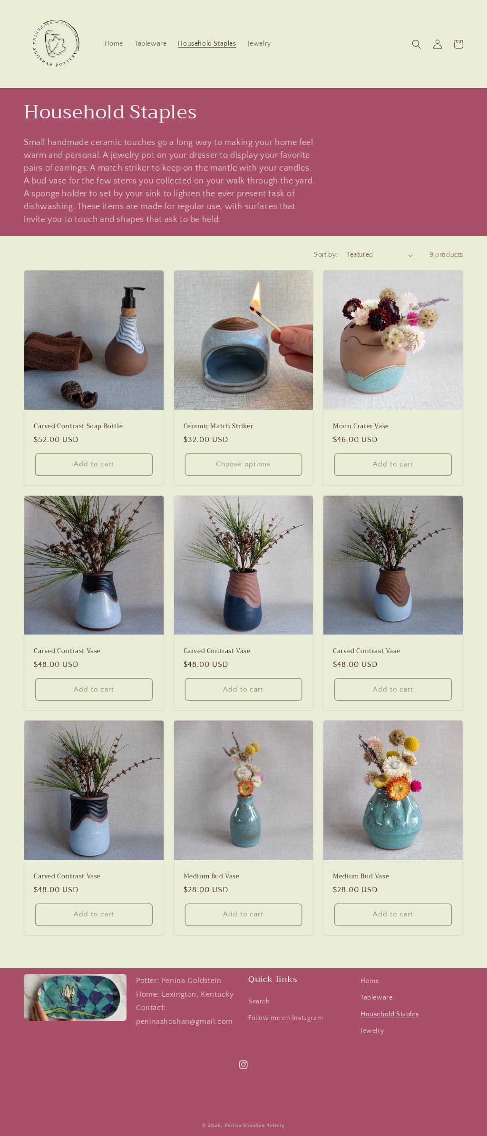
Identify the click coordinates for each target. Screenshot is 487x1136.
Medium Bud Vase (212, 877)
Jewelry (372, 1031)
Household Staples (389, 1014)
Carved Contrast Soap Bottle (78, 427)
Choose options (243, 464)
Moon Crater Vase (361, 427)
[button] (416, 44)
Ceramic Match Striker (218, 427)
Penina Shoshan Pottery (255, 1125)
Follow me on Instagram (285, 1018)
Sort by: (325, 255)
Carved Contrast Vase (67, 651)
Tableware (376, 997)
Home (369, 981)
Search (259, 1001)
